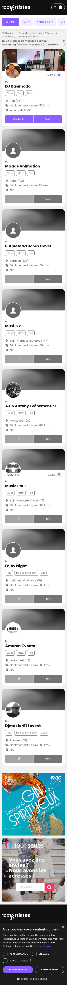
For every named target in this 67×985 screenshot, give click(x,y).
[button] (33, 979)
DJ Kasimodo (18, 86)
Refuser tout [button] (49, 969)
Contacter (19, 119)
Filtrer (11, 22)
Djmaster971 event (23, 725)
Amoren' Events (20, 645)
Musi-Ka (13, 326)
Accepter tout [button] (17, 969)
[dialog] (33, 954)
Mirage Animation (22, 166)
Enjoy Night (16, 565)
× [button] (62, 927)
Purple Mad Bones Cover (28, 246)
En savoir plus (43, 946)
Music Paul (15, 486)
